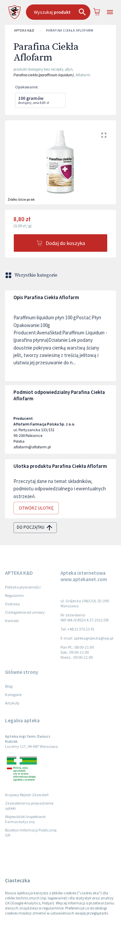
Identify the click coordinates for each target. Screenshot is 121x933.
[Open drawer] (110, 12)
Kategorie (13, 694)
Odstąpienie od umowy (25, 612)
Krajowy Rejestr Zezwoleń (27, 794)
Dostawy (12, 603)
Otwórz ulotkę (36, 508)
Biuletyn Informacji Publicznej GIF (30, 832)
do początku (30, 527)
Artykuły (12, 702)
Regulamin (14, 595)
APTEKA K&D (24, 30)
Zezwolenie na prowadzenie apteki (29, 806)
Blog (8, 686)
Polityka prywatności (23, 587)
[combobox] (58, 12)
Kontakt (12, 620)
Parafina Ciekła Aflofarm (69, 30)
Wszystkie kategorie (35, 275)
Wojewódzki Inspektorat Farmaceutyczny (25, 819)
